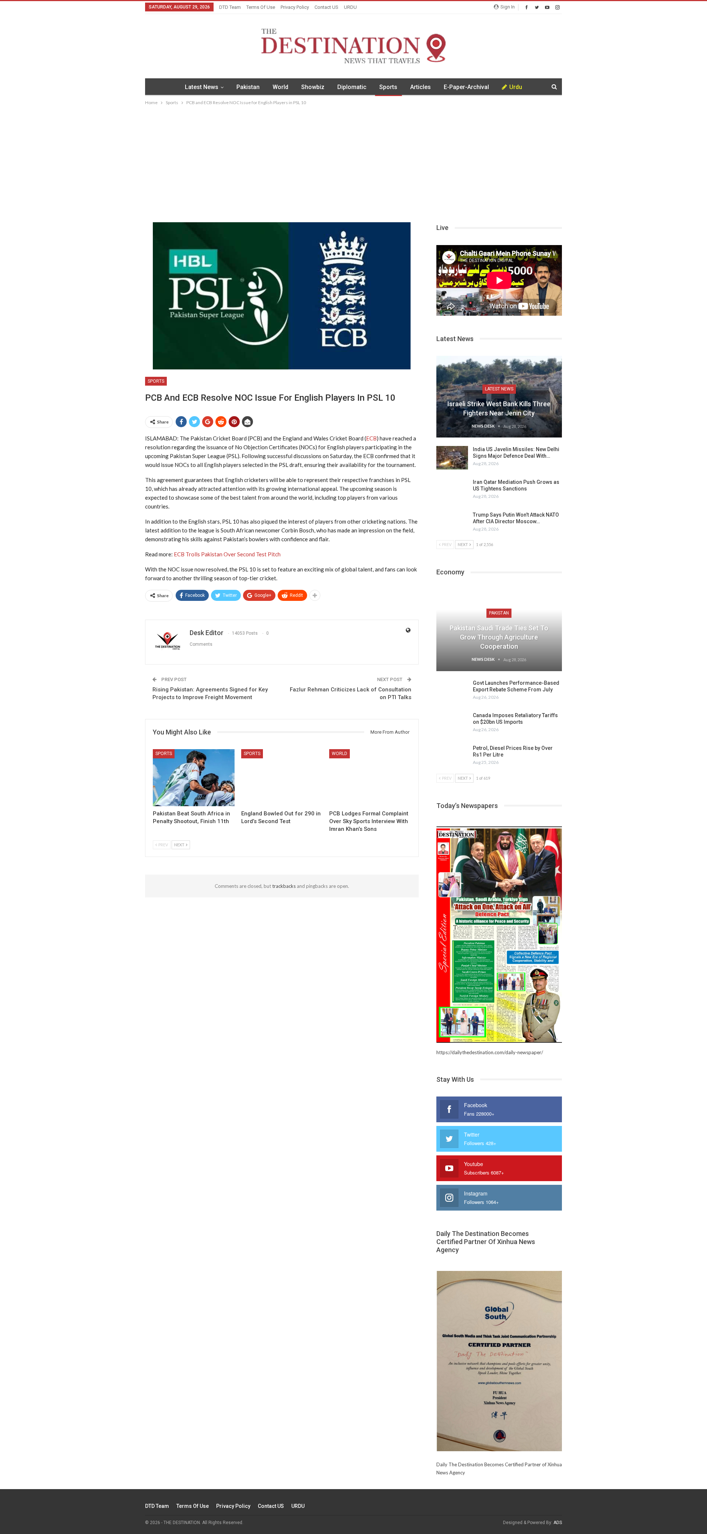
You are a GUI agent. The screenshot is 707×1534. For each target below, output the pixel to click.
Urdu (515, 87)
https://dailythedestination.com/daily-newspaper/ (489, 1052)
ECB (371, 438)
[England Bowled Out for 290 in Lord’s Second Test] (282, 777)
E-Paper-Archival (466, 87)
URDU (350, 7)
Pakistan (248, 87)
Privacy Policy (295, 7)
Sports (388, 87)
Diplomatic (351, 87)
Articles (420, 87)
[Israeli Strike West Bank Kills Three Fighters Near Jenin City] (499, 396)
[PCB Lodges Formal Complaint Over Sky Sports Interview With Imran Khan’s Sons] (370, 777)
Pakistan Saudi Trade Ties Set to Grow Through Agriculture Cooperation (499, 637)
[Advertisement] (353, 161)
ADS (557, 1522)
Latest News (201, 87)
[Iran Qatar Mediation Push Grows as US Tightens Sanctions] (452, 490)
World (280, 87)
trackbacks (284, 886)
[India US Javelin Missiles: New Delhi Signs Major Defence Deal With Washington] (452, 458)
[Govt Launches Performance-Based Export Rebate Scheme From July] (452, 691)
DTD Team (230, 7)
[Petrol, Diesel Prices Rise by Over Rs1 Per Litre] (452, 756)
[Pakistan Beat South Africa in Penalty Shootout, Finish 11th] (194, 777)
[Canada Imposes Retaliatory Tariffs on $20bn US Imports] (452, 724)
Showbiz (312, 87)
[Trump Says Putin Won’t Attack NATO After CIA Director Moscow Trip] (452, 523)
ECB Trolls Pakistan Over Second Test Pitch (227, 554)
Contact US (326, 7)
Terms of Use (260, 7)
